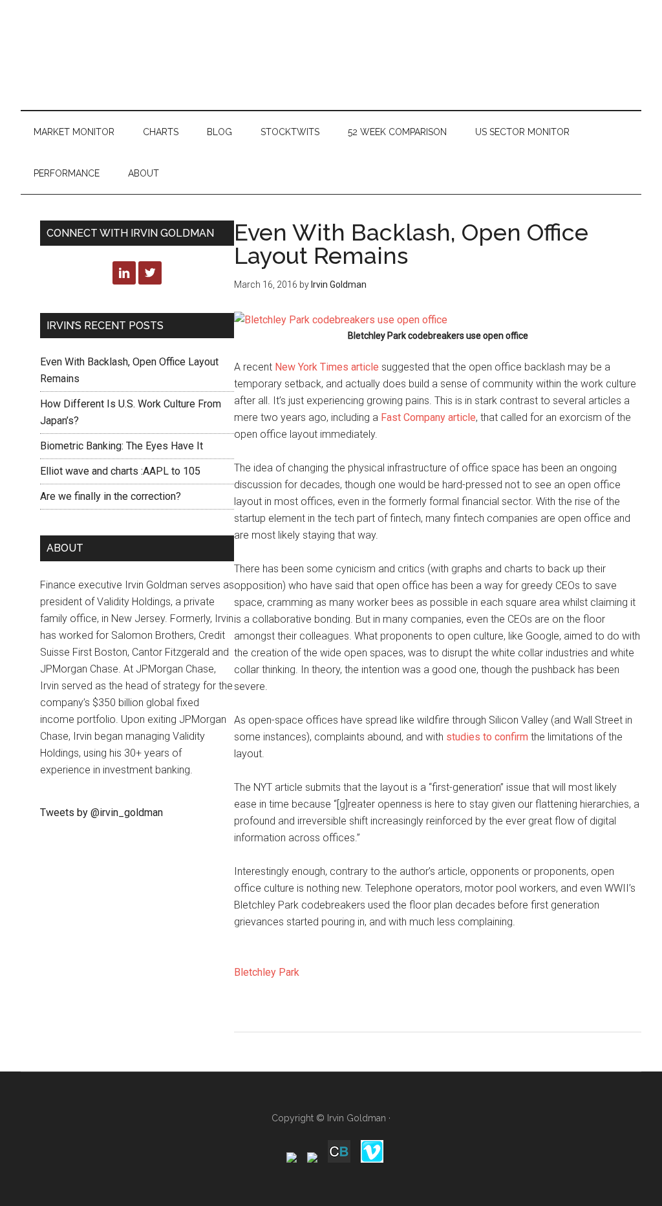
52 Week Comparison (397, 132)
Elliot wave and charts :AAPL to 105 (120, 471)
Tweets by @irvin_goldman (101, 812)
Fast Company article (428, 417)
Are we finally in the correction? (110, 496)
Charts (160, 132)
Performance (67, 173)
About (143, 173)
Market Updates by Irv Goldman (331, 55)
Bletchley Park (266, 972)
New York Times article (327, 367)
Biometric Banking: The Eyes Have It (121, 446)
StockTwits (290, 132)
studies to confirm (485, 737)
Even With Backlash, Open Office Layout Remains (411, 244)
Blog (219, 132)
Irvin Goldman (356, 1118)
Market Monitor (74, 132)
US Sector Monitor (522, 132)
